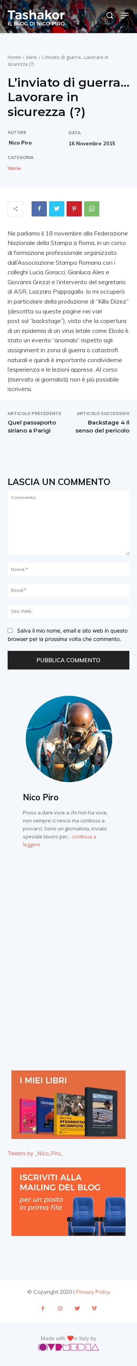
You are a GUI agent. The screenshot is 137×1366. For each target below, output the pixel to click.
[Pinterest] (74, 208)
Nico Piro (20, 143)
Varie (31, 57)
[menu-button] (125, 15)
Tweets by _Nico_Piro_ (35, 1153)
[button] (109, 15)
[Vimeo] (94, 1308)
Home (14, 57)
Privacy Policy (93, 1291)
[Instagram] (60, 1308)
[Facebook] (39, 208)
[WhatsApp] (91, 208)
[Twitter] (56, 208)
